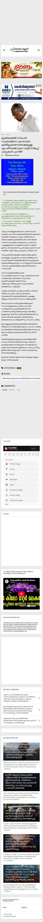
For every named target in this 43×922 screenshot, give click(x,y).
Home (2, 134)
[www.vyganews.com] (19, 52)
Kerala (7, 134)
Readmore (7, 769)
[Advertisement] (20, 23)
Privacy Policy (8, 914)
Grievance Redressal (10, 916)
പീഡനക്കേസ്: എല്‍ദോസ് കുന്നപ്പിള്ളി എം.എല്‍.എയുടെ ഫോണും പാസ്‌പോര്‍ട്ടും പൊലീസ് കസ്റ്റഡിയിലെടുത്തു (20, 223)
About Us (24, 907)
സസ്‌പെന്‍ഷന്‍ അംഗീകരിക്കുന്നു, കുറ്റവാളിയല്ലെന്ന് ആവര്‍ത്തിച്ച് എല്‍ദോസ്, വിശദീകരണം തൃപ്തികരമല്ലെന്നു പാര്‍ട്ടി (17, 216)
